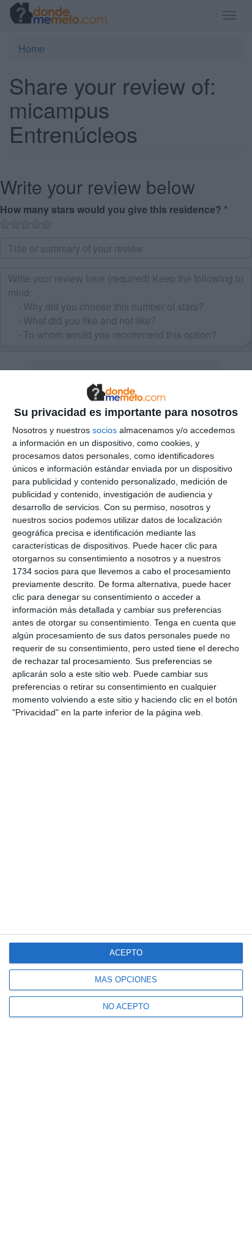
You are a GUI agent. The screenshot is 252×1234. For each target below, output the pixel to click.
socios (104, 430)
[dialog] (126, 802)
